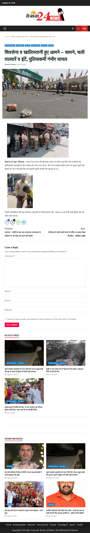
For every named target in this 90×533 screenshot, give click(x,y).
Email (8, 300)
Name (8, 291)
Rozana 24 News (10, 64)
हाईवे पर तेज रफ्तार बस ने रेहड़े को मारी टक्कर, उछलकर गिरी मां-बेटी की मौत (65, 353)
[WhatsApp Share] (18, 222)
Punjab (51, 45)
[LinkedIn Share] (24, 222)
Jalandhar (21, 363)
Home (8, 524)
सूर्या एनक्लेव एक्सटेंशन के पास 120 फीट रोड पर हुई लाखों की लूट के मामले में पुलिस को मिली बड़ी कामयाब (24, 353)
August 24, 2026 (12, 478)
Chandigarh (20, 45)
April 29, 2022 (21, 64)
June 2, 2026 (11, 413)
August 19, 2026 (12, 374)
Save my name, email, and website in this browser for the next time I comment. (42, 319)
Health (28, 45)
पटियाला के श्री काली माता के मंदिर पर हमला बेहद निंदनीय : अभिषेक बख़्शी (66, 232)
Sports (72, 524)
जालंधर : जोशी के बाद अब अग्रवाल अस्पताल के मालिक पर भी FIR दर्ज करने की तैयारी (23, 232)
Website (8, 310)
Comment (10, 256)
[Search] (73, 28)
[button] (4, 28)
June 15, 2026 (52, 374)
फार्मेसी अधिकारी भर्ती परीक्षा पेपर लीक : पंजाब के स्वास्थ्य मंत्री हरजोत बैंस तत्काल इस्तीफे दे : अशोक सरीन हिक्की (65, 494)
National (44, 45)
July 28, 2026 (52, 516)
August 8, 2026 (12, 516)
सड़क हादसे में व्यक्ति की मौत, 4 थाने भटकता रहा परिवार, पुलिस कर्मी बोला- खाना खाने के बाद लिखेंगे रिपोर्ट (24, 391)
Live (84, 28)
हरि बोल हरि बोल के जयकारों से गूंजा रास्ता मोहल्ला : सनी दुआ (24, 494)
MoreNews (61, 530)
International (36, 45)
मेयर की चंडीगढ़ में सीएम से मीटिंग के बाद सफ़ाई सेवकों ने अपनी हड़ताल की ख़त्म (24, 456)
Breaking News (10, 45)
